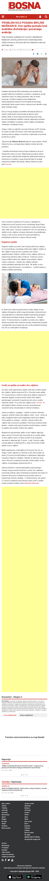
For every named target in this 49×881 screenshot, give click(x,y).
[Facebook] (5, 860)
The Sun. (8, 164)
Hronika (5, 812)
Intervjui (5, 810)
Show (26, 819)
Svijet (4, 823)
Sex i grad (28, 821)
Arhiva (4, 843)
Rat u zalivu (6, 803)
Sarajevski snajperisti (32, 839)
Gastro (26, 812)
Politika (4, 808)
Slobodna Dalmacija (31, 483)
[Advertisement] (24, 193)
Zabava (27, 828)
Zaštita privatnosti (8, 856)
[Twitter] (9, 860)
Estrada (27, 826)
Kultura (27, 808)
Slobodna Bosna (25, 871)
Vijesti (4, 806)
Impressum (6, 852)
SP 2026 (27, 835)
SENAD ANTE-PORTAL (32, 837)
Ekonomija (5, 814)
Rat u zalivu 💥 (21, 17)
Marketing (5, 845)
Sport (4, 817)
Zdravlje (27, 810)
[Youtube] (12, 860)
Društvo (4, 826)
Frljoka (27, 830)
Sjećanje (27, 806)
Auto (26, 817)
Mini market (6, 828)
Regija (4, 819)
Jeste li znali (29, 803)
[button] (45, 59)
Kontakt (4, 850)
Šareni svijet (29, 832)
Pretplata (5, 848)
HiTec (26, 814)
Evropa (4, 821)
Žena (26, 823)
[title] (24, 288)
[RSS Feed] (3, 860)
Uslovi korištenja (8, 854)
